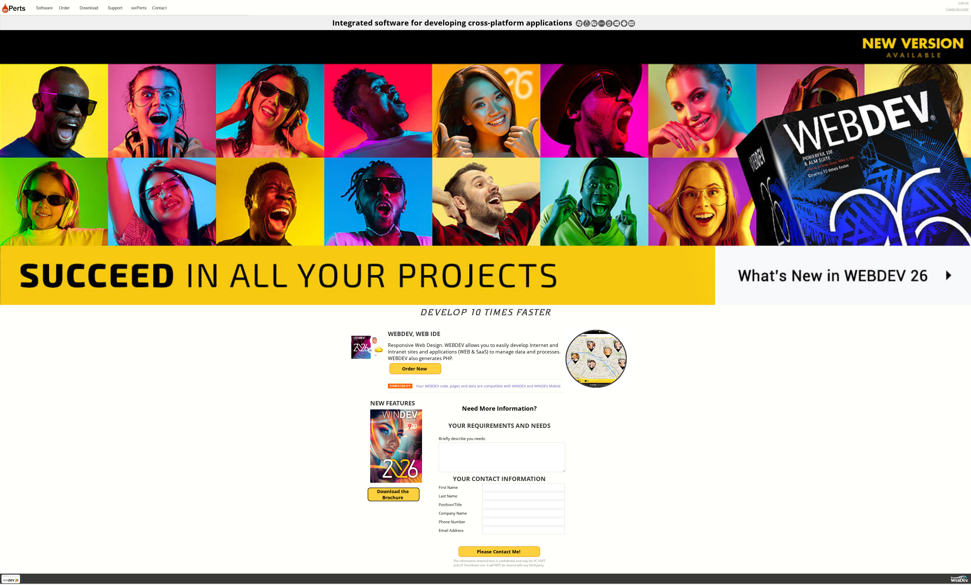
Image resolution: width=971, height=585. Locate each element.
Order (64, 7)
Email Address (451, 530)
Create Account (957, 9)
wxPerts (139, 7)
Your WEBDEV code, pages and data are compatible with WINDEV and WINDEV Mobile (488, 386)
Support (115, 7)
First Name (448, 487)
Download (89, 7)
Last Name (448, 495)
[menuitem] (44, 8)
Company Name (453, 513)
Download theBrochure (393, 494)
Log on (963, 3)
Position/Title (450, 504)
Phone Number (452, 521)
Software (44, 7)
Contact (159, 7)
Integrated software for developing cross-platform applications (452, 22)
